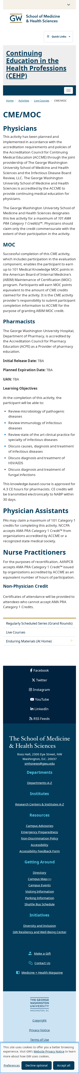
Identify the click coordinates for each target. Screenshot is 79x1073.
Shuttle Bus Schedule (40, 904)
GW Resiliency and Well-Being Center (39, 932)
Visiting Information (39, 891)
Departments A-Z (39, 783)
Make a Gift (42, 953)
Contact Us (42, 963)
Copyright (39, 1020)
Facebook (41, 670)
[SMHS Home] (35, 19)
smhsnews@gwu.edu (40, 763)
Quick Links (59, 36)
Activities (23, 100)
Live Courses (41, 100)
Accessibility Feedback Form (39, 851)
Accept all (63, 1065)
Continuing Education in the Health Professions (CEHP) (36, 64)
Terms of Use (39, 1040)
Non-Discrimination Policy (39, 838)
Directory (39, 872)
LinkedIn (41, 708)
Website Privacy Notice (49, 1051)
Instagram (41, 689)
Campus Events (39, 885)
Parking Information (39, 898)
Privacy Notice (39, 1030)
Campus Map (37, 879)
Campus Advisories (39, 826)
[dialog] (39, 1058)
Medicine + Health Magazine (42, 972)
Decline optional (37, 1065)
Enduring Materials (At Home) (29, 641)
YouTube (42, 699)
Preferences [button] (12, 1065)
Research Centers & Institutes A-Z (39, 804)
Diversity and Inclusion (39, 926)
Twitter (41, 680)
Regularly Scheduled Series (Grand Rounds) (39, 623)
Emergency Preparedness (39, 832)
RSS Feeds (41, 718)
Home (10, 100)
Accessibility (39, 845)
